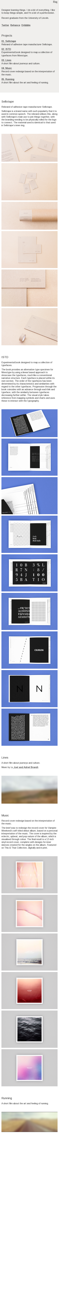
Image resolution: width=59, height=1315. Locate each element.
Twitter (5, 25)
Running (9, 79)
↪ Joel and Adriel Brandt (24, 767)
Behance (15, 25)
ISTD (8, 48)
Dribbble (26, 25)
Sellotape (10, 41)
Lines (8, 60)
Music (8, 68)
